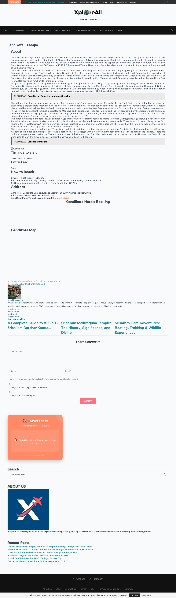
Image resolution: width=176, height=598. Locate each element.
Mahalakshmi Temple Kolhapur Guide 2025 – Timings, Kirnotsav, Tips (42, 552)
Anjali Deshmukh (15, 300)
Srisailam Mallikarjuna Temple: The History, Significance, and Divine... (86, 328)
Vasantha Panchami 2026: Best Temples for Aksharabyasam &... (57, 2)
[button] (23, 2)
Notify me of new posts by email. (23, 395)
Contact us (122, 2)
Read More (146, 595)
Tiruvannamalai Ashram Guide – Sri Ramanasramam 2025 (36, 561)
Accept (134, 595)
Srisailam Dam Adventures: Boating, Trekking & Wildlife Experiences (138, 328)
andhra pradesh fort (18, 281)
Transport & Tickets (85, 30)
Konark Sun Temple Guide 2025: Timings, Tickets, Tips (35, 558)
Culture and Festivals (40, 30)
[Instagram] (167, 2)
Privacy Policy (108, 2)
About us (73, 2)
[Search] (171, 30)
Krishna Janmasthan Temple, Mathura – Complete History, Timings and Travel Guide (50, 546)
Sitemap (133, 2)
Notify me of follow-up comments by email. (28, 387)
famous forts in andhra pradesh (44, 281)
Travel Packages (63, 30)
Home (5, 30)
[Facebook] (164, 2)
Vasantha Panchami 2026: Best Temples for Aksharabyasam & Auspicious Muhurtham (50, 549)
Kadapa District (60, 198)
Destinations (18, 30)
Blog (119, 30)
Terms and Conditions (89, 2)
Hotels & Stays (106, 30)
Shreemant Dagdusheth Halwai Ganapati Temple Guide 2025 (38, 555)
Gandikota (48, 195)
